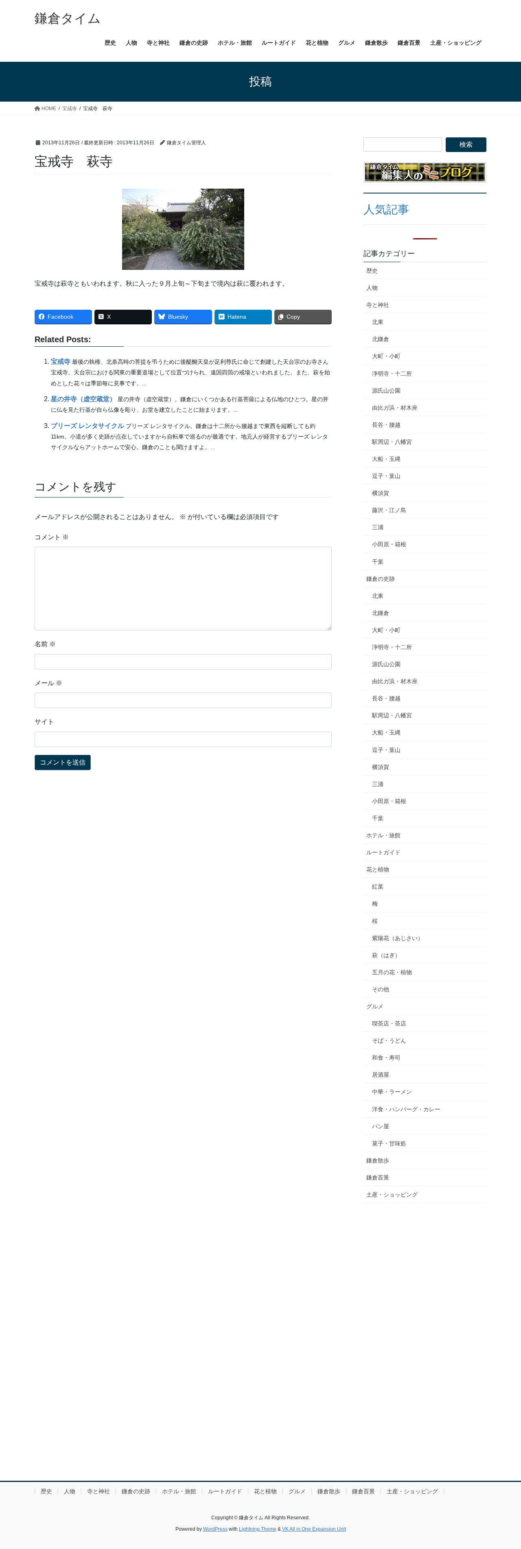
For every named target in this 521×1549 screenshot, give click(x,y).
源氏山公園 (386, 390)
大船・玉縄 (386, 459)
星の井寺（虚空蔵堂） (83, 398)
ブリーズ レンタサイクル (87, 425)
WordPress (215, 1529)
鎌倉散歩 (377, 1160)
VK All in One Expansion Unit (314, 1529)
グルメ (374, 1006)
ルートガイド (383, 852)
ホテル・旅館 (383, 835)
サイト (44, 721)
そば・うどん (389, 1040)
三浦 (377, 527)
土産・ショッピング (392, 1194)
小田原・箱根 (389, 544)
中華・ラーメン (392, 1091)
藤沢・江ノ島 (389, 510)
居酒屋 (380, 1074)
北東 (377, 322)
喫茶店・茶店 (389, 1023)
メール (48, 683)
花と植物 (377, 869)
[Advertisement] (424, 1264)
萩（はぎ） (386, 955)
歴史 (372, 270)
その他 (380, 989)
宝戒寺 (60, 361)
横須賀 (380, 493)
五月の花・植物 (392, 972)
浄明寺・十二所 (392, 373)
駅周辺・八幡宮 (392, 442)
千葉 (377, 561)
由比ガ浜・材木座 (395, 407)
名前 (45, 644)
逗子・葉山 (386, 476)
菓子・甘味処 (389, 1143)
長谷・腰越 (386, 424)
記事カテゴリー (389, 254)
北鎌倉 (380, 339)
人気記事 (386, 209)
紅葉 (377, 886)
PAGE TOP (501, 1495)
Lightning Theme (257, 1529)
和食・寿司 (386, 1057)
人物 (372, 288)
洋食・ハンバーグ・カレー (406, 1109)
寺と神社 (377, 305)
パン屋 (380, 1126)
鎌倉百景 (377, 1177)
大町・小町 (386, 356)
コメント (52, 537)
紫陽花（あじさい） (397, 938)
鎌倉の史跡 (380, 579)
